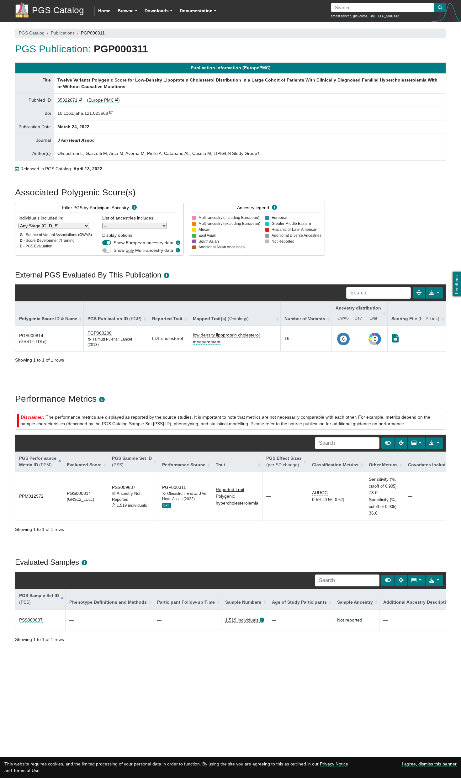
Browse (126, 10)
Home (104, 10)
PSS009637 (123, 487)
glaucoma (360, 16)
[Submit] (440, 7)
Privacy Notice (334, 763)
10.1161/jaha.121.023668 (82, 113)
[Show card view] (388, 443)
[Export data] (434, 293)
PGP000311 (174, 487)
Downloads (157, 10)
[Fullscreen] (419, 293)
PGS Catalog (32, 32)
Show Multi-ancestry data (143, 250)
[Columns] (416, 443)
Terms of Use (26, 770)
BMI (372, 16)
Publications (63, 32)
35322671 (67, 100)
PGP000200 (99, 333)
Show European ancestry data (143, 242)
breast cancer (341, 16)
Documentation (196, 10)
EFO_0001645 (389, 16)
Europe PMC (101, 100)
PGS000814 (31, 335)
